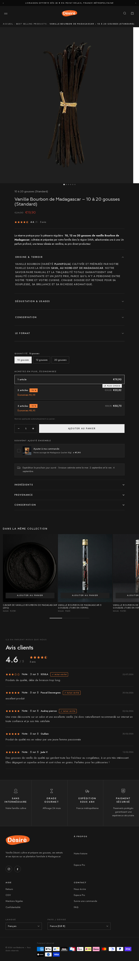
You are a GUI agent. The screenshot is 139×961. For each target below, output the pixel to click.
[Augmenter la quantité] (33, 428)
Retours (9, 889)
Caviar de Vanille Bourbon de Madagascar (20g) (30, 606)
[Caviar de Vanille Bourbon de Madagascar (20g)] (30, 568)
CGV (8, 895)
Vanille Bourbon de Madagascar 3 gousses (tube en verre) (80, 606)
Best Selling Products (31, 24)
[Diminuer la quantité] (19, 428)
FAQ (76, 907)
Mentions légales (14, 901)
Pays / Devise (57, 919)
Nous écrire (80, 889)
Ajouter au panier (30, 595)
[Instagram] (9, 869)
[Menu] (5, 13)
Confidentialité (13, 907)
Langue (11, 919)
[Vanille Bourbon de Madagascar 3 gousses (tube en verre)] (85, 568)
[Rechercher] (124, 13)
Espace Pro (79, 865)
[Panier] (132, 13)
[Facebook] (17, 869)
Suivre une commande (85, 901)
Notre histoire (80, 853)
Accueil (8, 24)
